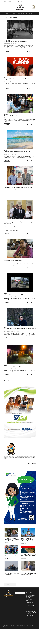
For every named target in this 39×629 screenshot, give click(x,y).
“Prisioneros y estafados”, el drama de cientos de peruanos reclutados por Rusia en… (12, 539)
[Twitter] (20, 1)
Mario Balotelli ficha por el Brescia (12, 115)
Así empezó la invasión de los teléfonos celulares (15, 41)
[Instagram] (21, 1)
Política (8, 13)
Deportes (27, 13)
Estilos (5, 77)
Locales (18, 13)
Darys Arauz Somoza (7, 154)
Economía (13, 13)
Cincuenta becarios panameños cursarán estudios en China (18, 187)
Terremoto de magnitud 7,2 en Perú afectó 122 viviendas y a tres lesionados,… (28, 556)
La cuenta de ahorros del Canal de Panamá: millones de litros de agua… (12, 573)
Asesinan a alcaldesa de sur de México (13, 260)
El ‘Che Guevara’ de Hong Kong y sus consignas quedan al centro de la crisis (20, 329)
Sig (8, 380)
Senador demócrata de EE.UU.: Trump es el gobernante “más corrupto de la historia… (28, 573)
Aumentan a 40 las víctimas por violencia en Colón (15, 366)
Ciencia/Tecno (7, 40)
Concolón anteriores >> (32, 463)
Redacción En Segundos (7, 189)
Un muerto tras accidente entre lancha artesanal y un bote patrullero (17, 152)
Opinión (25, 625)
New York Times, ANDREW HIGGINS (9, 331)
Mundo (22, 13)
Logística (4, 626)
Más (32, 13)
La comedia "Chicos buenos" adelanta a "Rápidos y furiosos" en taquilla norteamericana (18, 79)
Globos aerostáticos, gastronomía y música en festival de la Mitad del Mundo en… (28, 540)
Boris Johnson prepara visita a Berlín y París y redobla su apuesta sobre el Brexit (19, 222)
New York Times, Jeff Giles (8, 43)
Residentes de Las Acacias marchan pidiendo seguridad (17, 294)
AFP (4, 81)
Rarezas (31, 625)
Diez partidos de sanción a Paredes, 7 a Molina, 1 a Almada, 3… (11, 557)
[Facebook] (18, 1)
